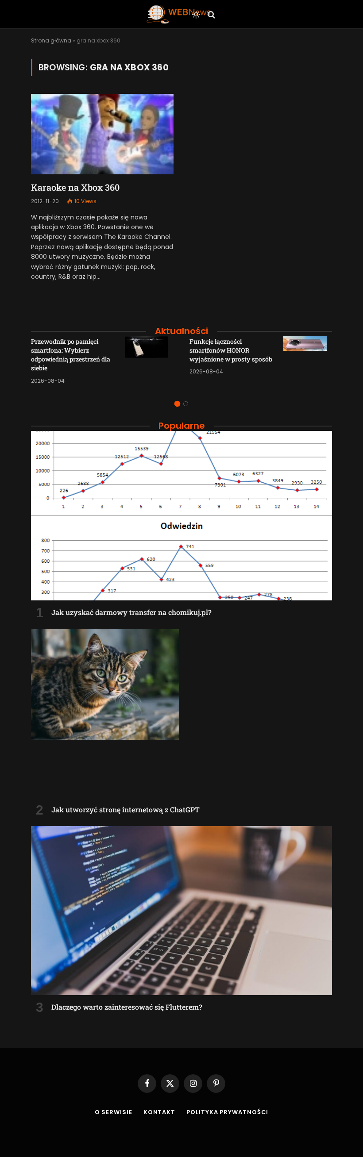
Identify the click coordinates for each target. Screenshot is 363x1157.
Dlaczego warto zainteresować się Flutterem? (126, 1006)
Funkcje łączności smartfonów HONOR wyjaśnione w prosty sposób (230, 350)
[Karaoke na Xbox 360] (102, 134)
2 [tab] (186, 403)
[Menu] (153, 14)
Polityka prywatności (227, 1112)
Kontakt (159, 1112)
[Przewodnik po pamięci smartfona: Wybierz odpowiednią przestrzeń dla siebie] (149, 360)
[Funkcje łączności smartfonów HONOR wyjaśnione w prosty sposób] (307, 360)
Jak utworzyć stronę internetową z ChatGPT (125, 809)
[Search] (210, 14)
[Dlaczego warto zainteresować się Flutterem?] (181, 911)
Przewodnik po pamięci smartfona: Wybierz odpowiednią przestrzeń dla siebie (70, 354)
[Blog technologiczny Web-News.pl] (178, 14)
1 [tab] (177, 403)
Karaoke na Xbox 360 (75, 187)
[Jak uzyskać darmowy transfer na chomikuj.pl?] (181, 515)
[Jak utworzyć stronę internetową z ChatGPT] (181, 713)
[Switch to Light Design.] (196, 15)
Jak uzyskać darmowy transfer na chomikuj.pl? (131, 612)
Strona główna (51, 40)
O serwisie (113, 1112)
